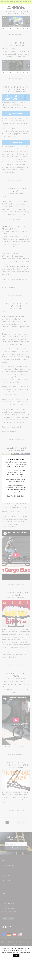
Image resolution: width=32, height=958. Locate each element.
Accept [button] (16, 955)
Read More (26, 953)
